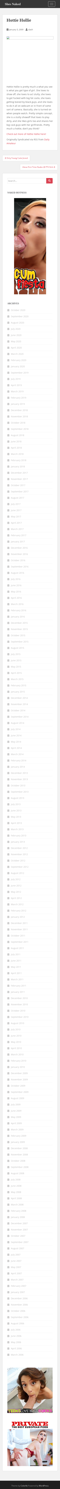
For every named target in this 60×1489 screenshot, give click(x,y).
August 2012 (17, 873)
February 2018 (18, 460)
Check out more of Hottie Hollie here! (26, 134)
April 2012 (16, 898)
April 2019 (16, 385)
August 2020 (17, 322)
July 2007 (15, 1254)
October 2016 (18, 560)
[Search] (49, 180)
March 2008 (17, 1204)
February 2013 (18, 835)
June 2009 (16, 1110)
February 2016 (18, 610)
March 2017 (17, 529)
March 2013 (17, 829)
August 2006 (17, 1323)
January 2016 (18, 616)
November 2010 (19, 1004)
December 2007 (19, 1223)
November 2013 (19, 779)
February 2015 (18, 685)
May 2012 (16, 891)
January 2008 (18, 1217)
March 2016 (17, 604)
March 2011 (17, 979)
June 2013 (16, 810)
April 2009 (16, 1123)
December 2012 (19, 848)
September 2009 (19, 1091)
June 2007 (16, 1260)
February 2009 (18, 1135)
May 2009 (16, 1117)
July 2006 (15, 1329)
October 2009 (18, 1085)
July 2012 (15, 879)
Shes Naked (13, 4)
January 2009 (18, 1142)
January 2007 (18, 1292)
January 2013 (18, 841)
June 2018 (16, 441)
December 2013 (19, 772)
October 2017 (18, 485)
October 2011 (18, 935)
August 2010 (17, 1023)
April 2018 (16, 447)
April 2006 (16, 1348)
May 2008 (16, 1192)
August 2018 (17, 435)
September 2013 (19, 791)
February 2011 (18, 985)
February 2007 (18, 1285)
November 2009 (19, 1079)
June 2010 (16, 1035)
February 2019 (18, 397)
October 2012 (18, 860)
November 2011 (19, 929)
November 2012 (19, 854)
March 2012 (17, 904)
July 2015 (15, 654)
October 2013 (18, 785)
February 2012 (18, 910)
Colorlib (24, 1485)
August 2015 (17, 647)
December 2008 (19, 1148)
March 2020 (17, 353)
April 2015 (16, 672)
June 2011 (16, 960)
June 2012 (16, 885)
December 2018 (19, 410)
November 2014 (19, 704)
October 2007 (18, 1235)
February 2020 (18, 360)
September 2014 (19, 716)
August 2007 (17, 1248)
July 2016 (15, 579)
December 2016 (19, 547)
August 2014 (17, 722)
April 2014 (16, 747)
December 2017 (19, 472)
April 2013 (16, 823)
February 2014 (18, 760)
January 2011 (18, 991)
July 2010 (15, 1029)
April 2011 (16, 973)
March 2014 (17, 754)
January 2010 (18, 1066)
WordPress (44, 1485)
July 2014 (15, 729)
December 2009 (19, 1073)
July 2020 (15, 328)
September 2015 (19, 641)
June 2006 (16, 1335)
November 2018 (19, 416)
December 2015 (19, 622)
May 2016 (16, 591)
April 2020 (16, 347)
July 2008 (15, 1179)
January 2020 (18, 366)
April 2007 (16, 1273)
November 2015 (19, 629)
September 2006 (19, 1317)
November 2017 (19, 479)
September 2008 (19, 1167)
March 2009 (17, 1129)
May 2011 (16, 966)
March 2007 (17, 1279)
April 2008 (16, 1198)
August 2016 (17, 572)
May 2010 (16, 1041)
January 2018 (18, 466)
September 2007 (19, 1242)
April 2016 (16, 597)
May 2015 (16, 666)
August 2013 (17, 798)
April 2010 (16, 1048)
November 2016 (19, 554)
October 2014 (18, 710)
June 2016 (16, 585)
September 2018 (19, 428)
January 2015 (18, 691)
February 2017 (18, 535)
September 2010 (19, 1016)
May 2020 (16, 341)
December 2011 (19, 923)
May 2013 (16, 816)
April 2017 (16, 522)
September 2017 (19, 491)
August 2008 (17, 1173)
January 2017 (18, 541)
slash (30, 29)
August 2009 (17, 1098)
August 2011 (17, 948)
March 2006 (17, 1354)
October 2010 (18, 1010)
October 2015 (18, 635)
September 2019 (19, 372)
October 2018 (18, 422)
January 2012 (18, 916)
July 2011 (15, 954)
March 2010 (17, 1054)
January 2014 (18, 766)
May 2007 (16, 1267)
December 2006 (19, 1298)
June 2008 (16, 1185)
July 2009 (15, 1104)
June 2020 (16, 335)
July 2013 (15, 804)
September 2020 (19, 316)
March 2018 (17, 453)
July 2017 (15, 504)
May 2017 (16, 516)
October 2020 (18, 310)
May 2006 (16, 1342)
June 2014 (16, 735)
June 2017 (16, 510)
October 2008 (18, 1160)
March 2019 (17, 391)
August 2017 (17, 497)
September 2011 (19, 941)
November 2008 (19, 1154)
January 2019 (18, 403)
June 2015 (16, 660)
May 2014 (16, 741)
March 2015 (17, 679)
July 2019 (15, 378)
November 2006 (19, 1304)
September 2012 (19, 866)
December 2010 (19, 998)
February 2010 (18, 1060)
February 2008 (18, 1210)
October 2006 (18, 1310)
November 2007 (19, 1229)
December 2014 (19, 697)
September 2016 (19, 566)
